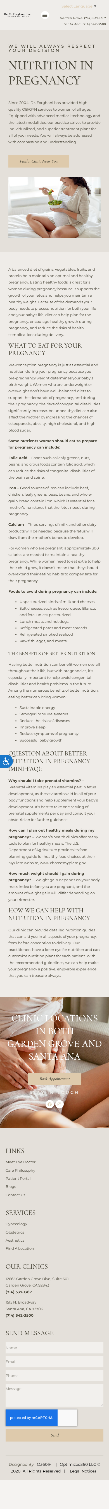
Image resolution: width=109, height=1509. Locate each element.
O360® (44, 1464)
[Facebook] (50, 1104)
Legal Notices (83, 1471)
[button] (45, 15)
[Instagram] (59, 1104)
